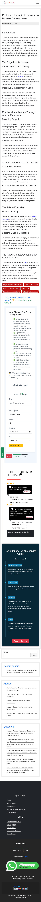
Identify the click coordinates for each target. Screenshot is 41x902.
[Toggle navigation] (37, 3)
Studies (20, 76)
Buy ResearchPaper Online (12, 284)
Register (17, 456)
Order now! (2, 452)
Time (10, 437)
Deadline (12, 428)
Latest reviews (11, 812)
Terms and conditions (14, 822)
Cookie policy (11, 828)
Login (9, 456)
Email (11, 399)
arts (16, 145)
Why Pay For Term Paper (11, 292)
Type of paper (13, 411)
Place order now (20, 641)
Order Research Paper (11, 288)
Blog (26, 856)
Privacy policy (11, 825)
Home (9, 800)
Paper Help (25, 288)
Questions (9, 726)
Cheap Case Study (31, 284)
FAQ (26, 850)
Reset (25, 456)
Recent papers (11, 666)
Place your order (15, 445)
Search (6, 652)
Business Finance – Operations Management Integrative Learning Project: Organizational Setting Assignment (21, 733)
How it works (11, 806)
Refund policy (11, 834)
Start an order (11, 803)
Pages (11, 419)
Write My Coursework (30, 292)
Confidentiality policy (14, 831)
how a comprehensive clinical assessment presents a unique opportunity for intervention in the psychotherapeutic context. (21, 770)
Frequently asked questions (16, 809)
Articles (8, 683)
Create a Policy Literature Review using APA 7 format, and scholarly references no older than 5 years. (21, 761)
